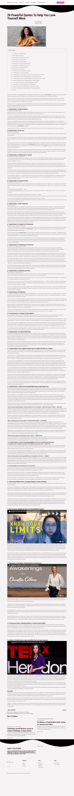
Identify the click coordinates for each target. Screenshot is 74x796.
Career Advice (33, 2)
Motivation (27, 2)
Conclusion (14, 89)
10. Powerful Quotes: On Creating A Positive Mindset (21, 70)
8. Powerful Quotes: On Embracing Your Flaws (20, 67)
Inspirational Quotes (41, 2)
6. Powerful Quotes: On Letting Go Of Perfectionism (21, 63)
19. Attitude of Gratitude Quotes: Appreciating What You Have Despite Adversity (26, 88)
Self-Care (15, 2)
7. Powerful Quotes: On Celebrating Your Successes (21, 65)
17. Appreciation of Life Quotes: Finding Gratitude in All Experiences (24, 84)
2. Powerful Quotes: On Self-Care (17, 55)
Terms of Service (57, 764)
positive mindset (30, 228)
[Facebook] (9, 766)
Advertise (24, 765)
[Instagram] (7, 766)
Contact (24, 764)
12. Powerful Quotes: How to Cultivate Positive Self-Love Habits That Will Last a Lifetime (28, 74)
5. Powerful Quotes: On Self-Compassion (19, 61)
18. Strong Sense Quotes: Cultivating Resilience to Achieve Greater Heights (25, 86)
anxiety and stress (23, 232)
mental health (20, 125)
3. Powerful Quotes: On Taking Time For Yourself (20, 57)
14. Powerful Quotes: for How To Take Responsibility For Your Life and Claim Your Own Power (28, 78)
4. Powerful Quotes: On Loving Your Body (19, 59)
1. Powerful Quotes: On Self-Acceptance (19, 53)
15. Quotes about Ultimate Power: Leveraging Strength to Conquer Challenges (25, 80)
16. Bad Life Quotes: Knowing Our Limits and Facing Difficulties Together (25, 82)
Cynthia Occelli (32, 144)
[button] (65, 50)
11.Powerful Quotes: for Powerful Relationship (20, 72)
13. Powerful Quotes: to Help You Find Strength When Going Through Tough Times (26, 76)
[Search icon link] (66, 2)
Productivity (21, 2)
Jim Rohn (45, 145)
